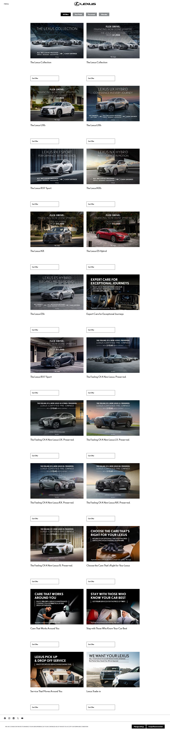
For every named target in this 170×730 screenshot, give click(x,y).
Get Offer (35, 78)
